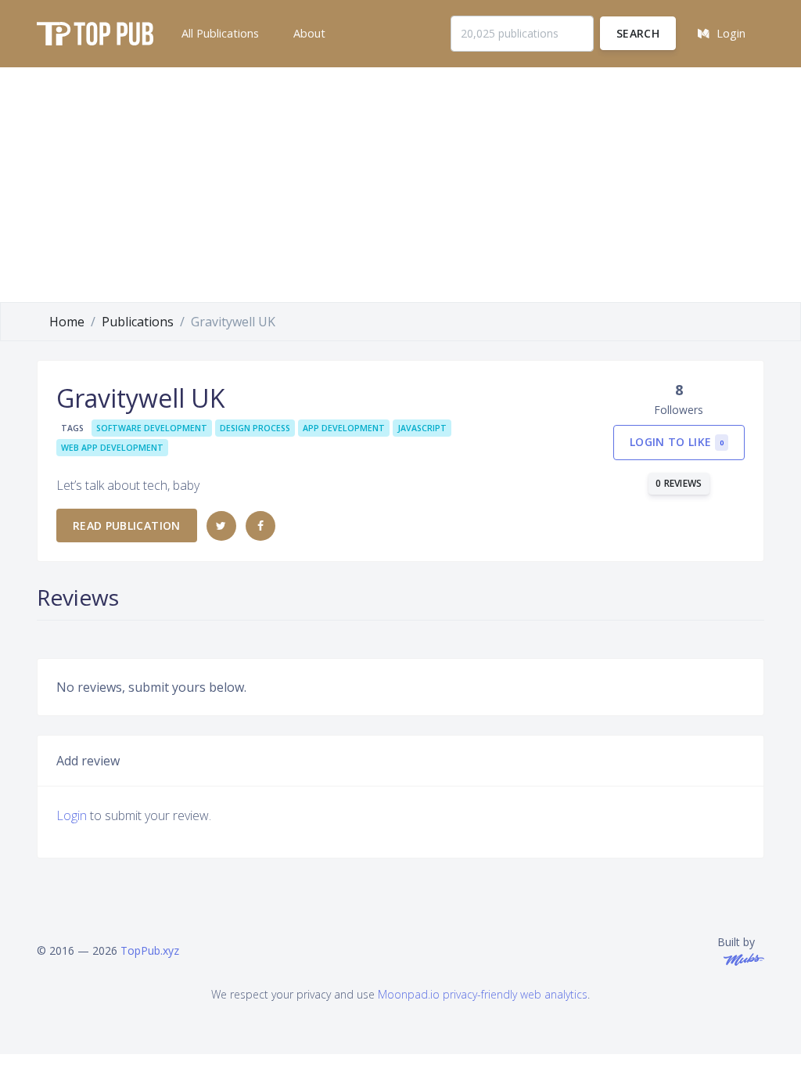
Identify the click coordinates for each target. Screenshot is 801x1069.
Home (66, 321)
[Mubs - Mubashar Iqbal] (740, 958)
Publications (138, 321)
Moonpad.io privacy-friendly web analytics (482, 994)
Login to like (677, 441)
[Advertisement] (400, 184)
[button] (218, 34)
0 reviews (679, 483)
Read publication (127, 525)
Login (71, 815)
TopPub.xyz (149, 950)
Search (637, 33)
